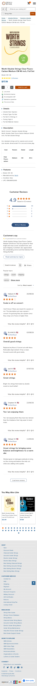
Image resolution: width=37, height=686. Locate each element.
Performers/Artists (9, 651)
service (6, 280)
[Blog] (21, 668)
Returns (6, 599)
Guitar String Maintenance (12, 628)
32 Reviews (14, 78)
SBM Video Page (9, 646)
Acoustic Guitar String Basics (13, 623)
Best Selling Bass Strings (11, 571)
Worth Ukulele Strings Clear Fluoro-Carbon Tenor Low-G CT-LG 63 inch (9, 515)
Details (6, 109)
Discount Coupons (9, 592)
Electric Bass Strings (10, 560)
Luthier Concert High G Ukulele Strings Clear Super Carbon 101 (26, 515)
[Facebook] (4, 668)
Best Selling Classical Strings (13, 563)
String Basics (8, 618)
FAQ (5, 581)
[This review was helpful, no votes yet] (27, 324)
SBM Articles (8, 641)
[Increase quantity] (11, 87)
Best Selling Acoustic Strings (13, 566)
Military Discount (9, 594)
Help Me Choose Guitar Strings (13, 630)
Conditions (18, 671)
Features (7, 170)
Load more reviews (18, 480)
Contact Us (7, 579)
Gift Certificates (8, 597)
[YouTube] (18, 668)
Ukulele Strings (13, 18)
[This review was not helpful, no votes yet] (31, 324)
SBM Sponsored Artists (11, 643)
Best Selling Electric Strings (12, 568)
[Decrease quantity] (3, 87)
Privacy (11, 671)
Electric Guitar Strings (10, 558)
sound (14, 275)
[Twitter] (7, 668)
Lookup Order (8, 605)
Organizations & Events (11, 654)
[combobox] (26, 285)
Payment (6, 586)
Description (8, 128)
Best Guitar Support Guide (12, 633)
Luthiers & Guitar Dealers (12, 656)
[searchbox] (10, 265)
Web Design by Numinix (8, 675)
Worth (16, 175)
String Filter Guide (9, 612)
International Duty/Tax (10, 602)
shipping (21, 275)
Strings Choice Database (11, 615)
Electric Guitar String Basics (12, 625)
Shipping (6, 584)
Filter (32, 13)
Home (3, 18)
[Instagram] (11, 668)
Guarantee (4, 671)
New (5, 548)
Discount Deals (8, 550)
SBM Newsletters (9, 649)
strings (6, 275)
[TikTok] (14, 668)
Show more (15, 280)
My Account (7, 589)
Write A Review (20, 225)
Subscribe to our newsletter (12, 664)
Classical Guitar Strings (11, 553)
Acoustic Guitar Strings (11, 555)
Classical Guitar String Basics (13, 620)
